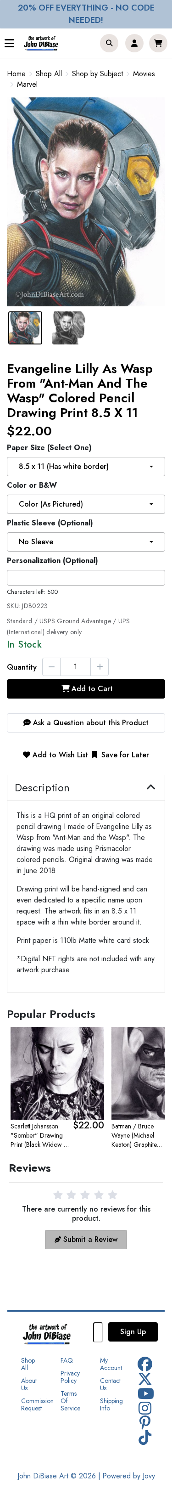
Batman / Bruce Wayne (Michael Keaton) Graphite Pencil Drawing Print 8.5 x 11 (138, 1135)
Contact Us (110, 1384)
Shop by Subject (97, 74)
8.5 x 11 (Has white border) (64, 466)
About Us (29, 1384)
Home (16, 73)
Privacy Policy (70, 1377)
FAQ (67, 1360)
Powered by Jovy (128, 1476)
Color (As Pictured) (51, 504)
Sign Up (133, 1331)
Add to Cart (92, 688)
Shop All (49, 74)
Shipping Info (111, 1404)
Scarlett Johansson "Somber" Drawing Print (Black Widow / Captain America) (39, 1135)
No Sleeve (36, 541)
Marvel (27, 84)
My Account (111, 1364)
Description (42, 788)
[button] (109, 43)
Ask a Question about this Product (90, 722)
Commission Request (37, 1404)
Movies (144, 74)
